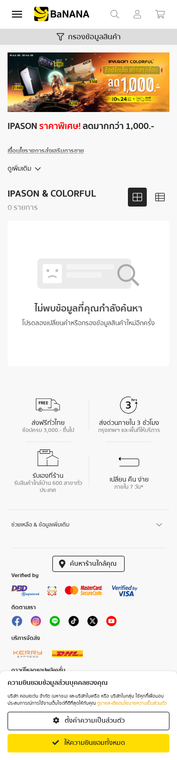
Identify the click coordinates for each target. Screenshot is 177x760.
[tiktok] (73, 623)
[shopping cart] (160, 14)
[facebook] (17, 623)
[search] (114, 14)
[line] (54, 623)
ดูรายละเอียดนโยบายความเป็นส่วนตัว (132, 703)
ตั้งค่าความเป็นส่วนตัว (94, 721)
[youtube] (111, 623)
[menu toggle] (17, 14)
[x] (92, 623)
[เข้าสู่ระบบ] (137, 14)
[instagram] (36, 623)
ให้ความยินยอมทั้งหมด (94, 743)
